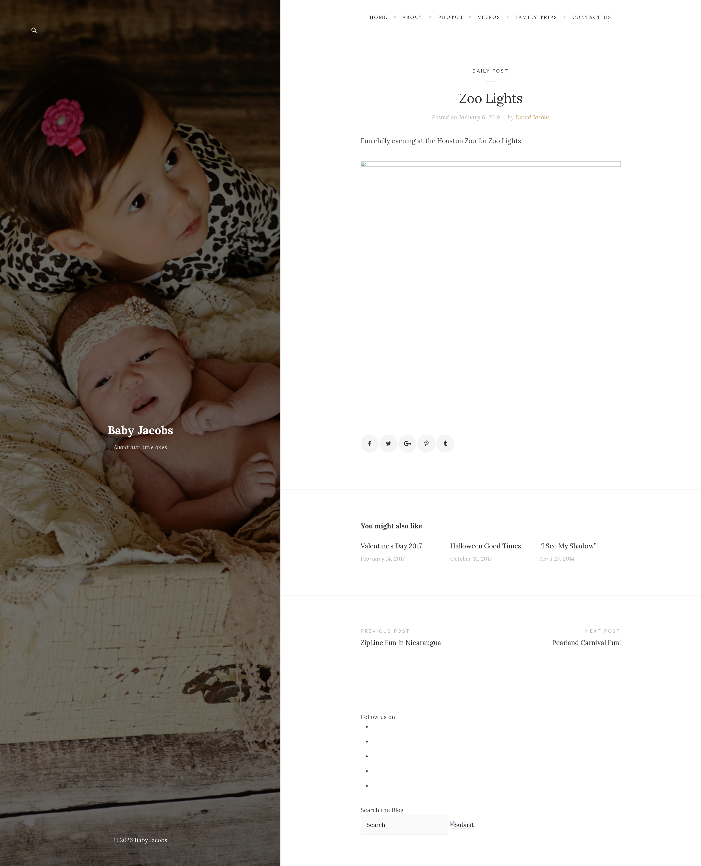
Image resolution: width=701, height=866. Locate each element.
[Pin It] (426, 444)
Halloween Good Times (485, 546)
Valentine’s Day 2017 (391, 546)
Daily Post (490, 71)
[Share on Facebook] (370, 444)
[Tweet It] (389, 444)
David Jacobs (532, 117)
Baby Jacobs (140, 430)
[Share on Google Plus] (407, 444)
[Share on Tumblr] (445, 444)
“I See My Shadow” (567, 546)
